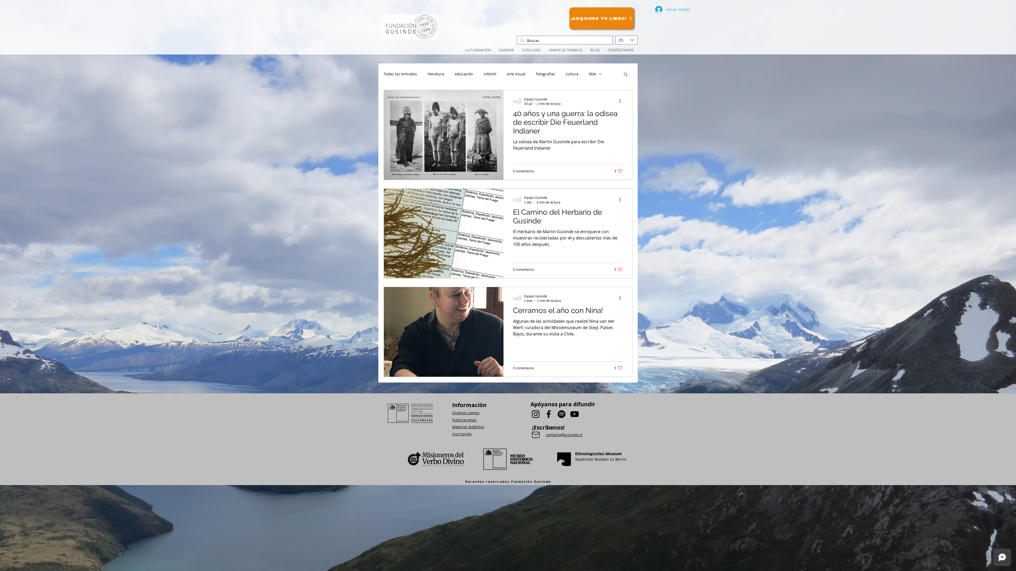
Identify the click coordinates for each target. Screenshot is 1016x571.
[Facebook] (548, 414)
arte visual (516, 73)
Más (592, 73)
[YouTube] (574, 414)
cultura (572, 73)
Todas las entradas (400, 73)
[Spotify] (561, 414)
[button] (565, 50)
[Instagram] (535, 414)
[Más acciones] (622, 101)
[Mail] (535, 435)
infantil (490, 73)
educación (464, 73)
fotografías (545, 73)
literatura (436, 73)
